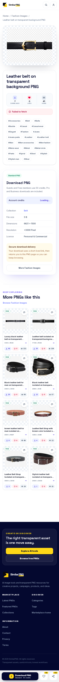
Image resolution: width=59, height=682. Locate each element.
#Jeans (36, 132)
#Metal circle (40, 148)
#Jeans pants (14, 137)
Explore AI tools (29, 551)
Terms (5, 645)
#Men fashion (44, 143)
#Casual (23, 126)
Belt (26, 210)
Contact (6, 633)
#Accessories (14, 121)
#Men (10, 143)
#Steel (33, 154)
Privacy (6, 639)
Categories (37, 600)
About (5, 627)
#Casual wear (37, 126)
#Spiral (22, 154)
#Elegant (12, 132)
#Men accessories (26, 143)
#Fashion (24, 132)
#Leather (28, 137)
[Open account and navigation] (53, 5)
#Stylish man (13, 159)
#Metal (27, 148)
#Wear (27, 159)
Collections (8, 612)
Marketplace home (41, 612)
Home (6, 16)
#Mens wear (13, 148)
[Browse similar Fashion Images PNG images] (24, 312)
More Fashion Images (29, 268)
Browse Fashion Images (15, 303)
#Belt (27, 121)
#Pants (11, 154)
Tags (34, 606)
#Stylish (43, 154)
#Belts (37, 121)
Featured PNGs (10, 606)
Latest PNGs (8, 600)
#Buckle (11, 126)
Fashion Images (19, 16)
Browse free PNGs (29, 558)
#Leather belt (43, 137)
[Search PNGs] (46, 5)
